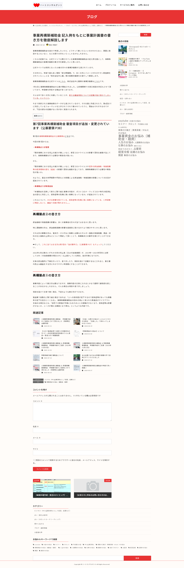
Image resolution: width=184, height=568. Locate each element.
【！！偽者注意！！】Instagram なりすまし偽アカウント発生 (140, 73)
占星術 (137, 148)
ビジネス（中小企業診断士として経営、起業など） (60, 379)
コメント (37, 401)
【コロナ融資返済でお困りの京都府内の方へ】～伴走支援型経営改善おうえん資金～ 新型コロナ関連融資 (55, 333)
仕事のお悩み (125, 145)
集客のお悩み (130, 155)
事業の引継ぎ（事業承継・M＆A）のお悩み (134, 131)
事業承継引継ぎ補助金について (52, 355)
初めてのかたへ (125, 149)
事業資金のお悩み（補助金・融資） (58, 382)
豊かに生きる (124, 90)
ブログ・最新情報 (126, 113)
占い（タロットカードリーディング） (133, 94)
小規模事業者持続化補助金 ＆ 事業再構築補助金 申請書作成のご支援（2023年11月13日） (96, 345)
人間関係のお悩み (142, 142)
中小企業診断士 (122, 127)
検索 (145, 35)
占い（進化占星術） (127, 109)
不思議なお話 (143, 124)
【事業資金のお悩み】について (93, 331)
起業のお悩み (137, 152)
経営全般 (123, 151)
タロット (132, 124)
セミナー (122, 123)
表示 (40, 116)
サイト (35, 449)
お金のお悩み (135, 121)
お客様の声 (124, 85)
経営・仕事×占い (126, 98)
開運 (120, 155)
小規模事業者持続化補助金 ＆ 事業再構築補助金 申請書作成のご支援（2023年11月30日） (56, 345)
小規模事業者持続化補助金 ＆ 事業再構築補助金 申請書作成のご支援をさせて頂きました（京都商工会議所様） (55, 368)
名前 (36, 426)
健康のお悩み (138, 145)
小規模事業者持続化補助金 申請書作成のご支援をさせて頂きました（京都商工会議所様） (56, 321)
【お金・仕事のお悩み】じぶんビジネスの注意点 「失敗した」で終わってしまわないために (96, 321)
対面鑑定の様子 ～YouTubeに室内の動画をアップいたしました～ (140, 61)
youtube (123, 120)
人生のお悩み (126, 142)
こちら (62, 81)
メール (37, 438)
